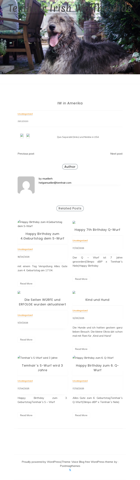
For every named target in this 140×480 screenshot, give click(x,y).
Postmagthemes (70, 466)
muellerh (48, 178)
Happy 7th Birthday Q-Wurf (97, 230)
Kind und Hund (97, 300)
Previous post (26, 153)
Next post (116, 153)
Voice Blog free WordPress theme (92, 461)
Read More (26, 283)
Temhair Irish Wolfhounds (70, 8)
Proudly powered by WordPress (41, 461)
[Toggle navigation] (66, 79)
